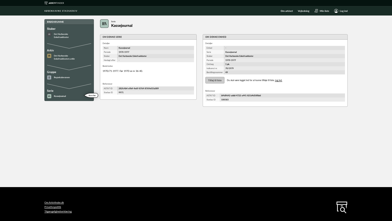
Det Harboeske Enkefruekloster (61, 35)
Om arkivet (287, 10)
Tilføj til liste (215, 80)
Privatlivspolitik (52, 206)
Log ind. (278, 80)
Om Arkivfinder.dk (54, 202)
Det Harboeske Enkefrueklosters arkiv (64, 57)
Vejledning (303, 10)
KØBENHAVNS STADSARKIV (60, 11)
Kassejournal (60, 96)
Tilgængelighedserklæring (58, 211)
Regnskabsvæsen (62, 77)
